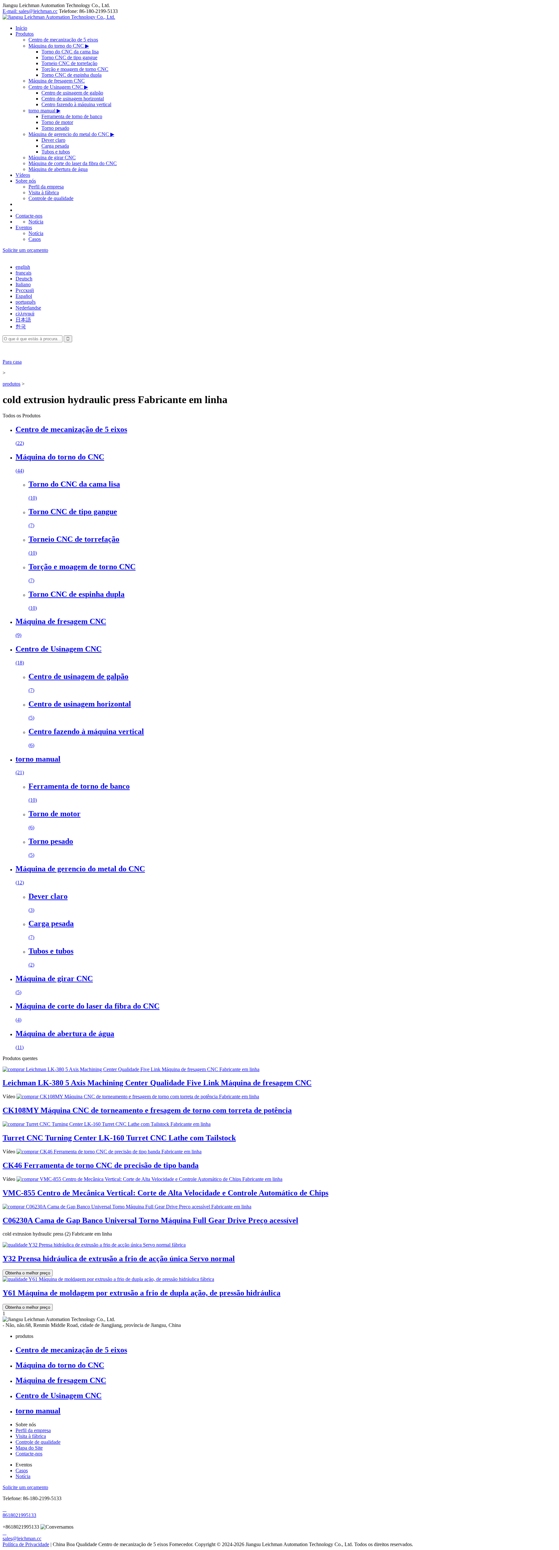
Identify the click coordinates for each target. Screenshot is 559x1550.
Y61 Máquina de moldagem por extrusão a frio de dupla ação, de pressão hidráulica (141, 1293)
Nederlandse (28, 308)
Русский (25, 290)
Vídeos (23, 175)
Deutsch (24, 278)
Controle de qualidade (50, 198)
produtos (11, 384)
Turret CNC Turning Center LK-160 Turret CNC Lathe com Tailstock (119, 1138)
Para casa (12, 362)
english (23, 267)
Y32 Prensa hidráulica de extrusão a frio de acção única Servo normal (119, 1258)
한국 (21, 326)
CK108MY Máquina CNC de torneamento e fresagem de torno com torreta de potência (147, 1110)
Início (21, 28)
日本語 (23, 319)
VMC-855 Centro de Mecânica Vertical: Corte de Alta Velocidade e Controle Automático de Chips (165, 1193)
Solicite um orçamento (25, 250)
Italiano (23, 284)
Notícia (35, 221)
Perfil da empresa (46, 186)
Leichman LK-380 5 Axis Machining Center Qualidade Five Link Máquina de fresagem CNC (157, 1083)
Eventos (24, 227)
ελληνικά (25, 313)
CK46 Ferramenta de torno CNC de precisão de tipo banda (101, 1165)
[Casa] (59, 17)
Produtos (25, 34)
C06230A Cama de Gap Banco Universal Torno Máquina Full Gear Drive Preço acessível (150, 1220)
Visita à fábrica (43, 192)
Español (24, 296)
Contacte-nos (29, 216)
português (26, 302)
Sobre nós (26, 181)
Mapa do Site (29, 1448)
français (23, 273)
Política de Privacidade (26, 1544)
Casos (34, 239)
